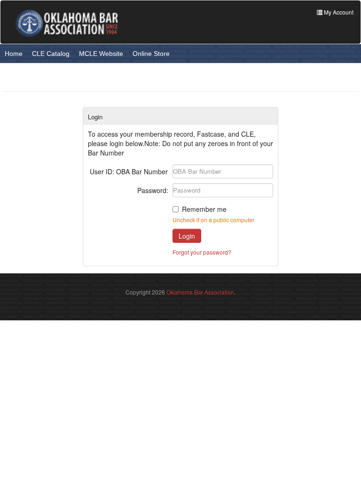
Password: (152, 190)
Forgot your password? (202, 252)
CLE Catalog (51, 53)
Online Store (151, 53)
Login (187, 235)
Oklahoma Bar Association (200, 292)
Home (14, 53)
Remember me (204, 209)
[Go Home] (66, 23)
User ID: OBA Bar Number (129, 171)
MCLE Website (101, 53)
